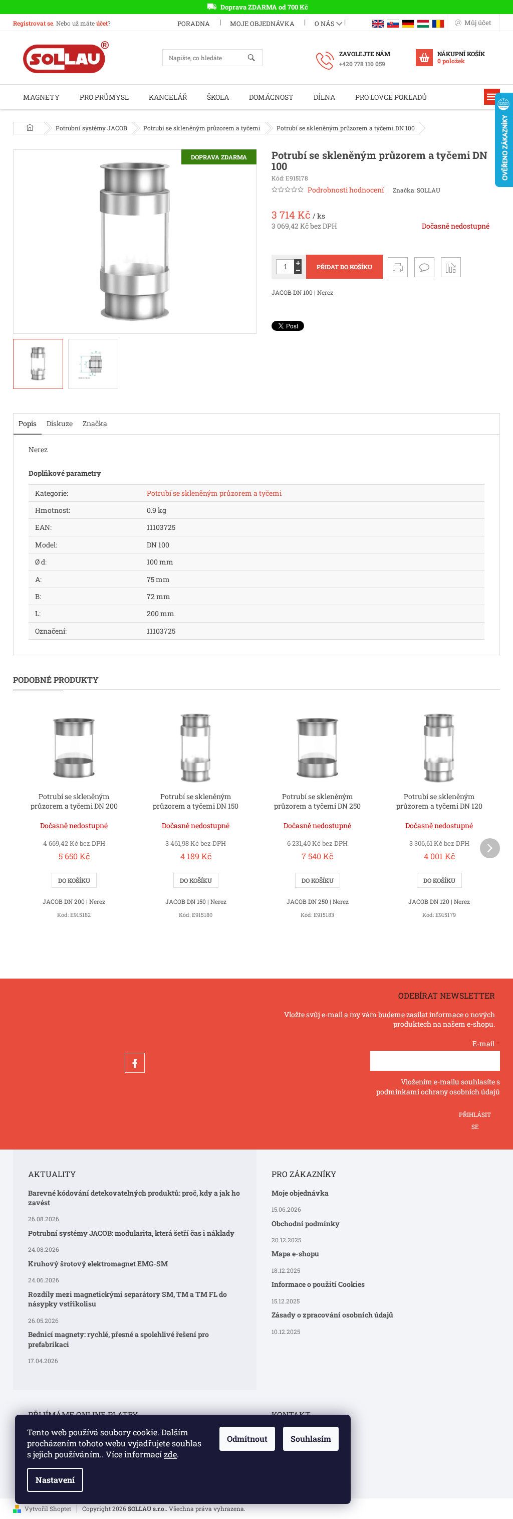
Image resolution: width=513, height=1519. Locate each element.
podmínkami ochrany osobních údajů (438, 1091)
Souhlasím (311, 1438)
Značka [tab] (95, 423)
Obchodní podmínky (306, 1223)
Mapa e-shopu (295, 1253)
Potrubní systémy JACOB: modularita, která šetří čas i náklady (131, 1233)
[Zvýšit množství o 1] (298, 263)
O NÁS (325, 23)
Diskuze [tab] (60, 423)
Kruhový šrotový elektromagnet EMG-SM (98, 1263)
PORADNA (193, 23)
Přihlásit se (475, 1117)
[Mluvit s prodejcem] (424, 267)
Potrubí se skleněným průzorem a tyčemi (214, 493)
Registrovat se (33, 23)
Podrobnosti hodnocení (346, 190)
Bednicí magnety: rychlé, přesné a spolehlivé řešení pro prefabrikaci (118, 1339)
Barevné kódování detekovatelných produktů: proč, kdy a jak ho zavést (134, 1197)
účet (102, 23)
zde (170, 1454)
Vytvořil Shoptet (48, 1508)
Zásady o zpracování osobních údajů (332, 1314)
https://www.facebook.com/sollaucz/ (135, 1063)
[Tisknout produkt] (398, 267)
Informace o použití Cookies (318, 1284)
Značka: (416, 190)
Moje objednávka (262, 23)
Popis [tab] (28, 423)
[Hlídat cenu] (451, 267)
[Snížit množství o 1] (298, 270)
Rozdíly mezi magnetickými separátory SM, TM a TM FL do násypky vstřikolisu (127, 1298)
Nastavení (55, 1479)
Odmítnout (247, 1438)
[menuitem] (41, 97)
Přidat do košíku (344, 267)
